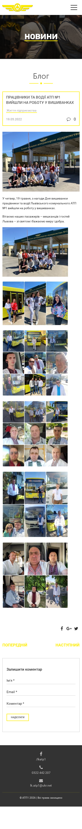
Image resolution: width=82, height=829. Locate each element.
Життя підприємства (22, 110)
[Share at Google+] (69, 628)
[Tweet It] (76, 628)
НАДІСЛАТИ (17, 717)
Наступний (68, 645)
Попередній (14, 645)
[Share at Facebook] (62, 628)
